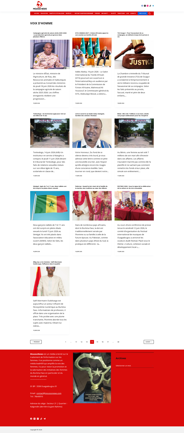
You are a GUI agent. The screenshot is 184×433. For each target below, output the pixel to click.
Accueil (36, 13)
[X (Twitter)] (145, 6)
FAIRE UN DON (142, 13)
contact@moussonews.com (49, 393)
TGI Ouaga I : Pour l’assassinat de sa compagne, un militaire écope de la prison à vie (133, 35)
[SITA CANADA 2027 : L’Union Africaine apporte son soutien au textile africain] (92, 52)
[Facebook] (142, 6)
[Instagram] (147, 6)
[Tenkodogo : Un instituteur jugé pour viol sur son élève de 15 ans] (49, 133)
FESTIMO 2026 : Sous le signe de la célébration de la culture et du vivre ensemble (134, 187)
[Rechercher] (149, 13)
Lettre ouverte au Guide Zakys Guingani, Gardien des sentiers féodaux (89, 115)
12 (81, 342)
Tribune (97, 13)
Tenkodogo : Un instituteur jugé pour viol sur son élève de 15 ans (49, 115)
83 (118, 342)
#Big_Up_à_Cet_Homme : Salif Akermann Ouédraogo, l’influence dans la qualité (47, 263)
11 (76, 342)
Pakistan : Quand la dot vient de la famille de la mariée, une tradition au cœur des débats (91, 187)
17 (108, 342)
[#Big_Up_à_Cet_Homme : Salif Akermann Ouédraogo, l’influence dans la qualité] (49, 281)
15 (97, 342)
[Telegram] (153, 6)
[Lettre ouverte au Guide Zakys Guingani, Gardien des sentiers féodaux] (92, 133)
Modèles (68, 13)
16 (102, 342)
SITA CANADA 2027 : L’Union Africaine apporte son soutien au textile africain (91, 34)
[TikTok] (150, 6)
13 (86, 342)
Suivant (148, 342)
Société (113, 13)
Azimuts (133, 13)
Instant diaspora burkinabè (84, 13)
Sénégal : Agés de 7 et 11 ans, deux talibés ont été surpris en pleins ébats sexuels (50, 187)
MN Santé (104, 13)
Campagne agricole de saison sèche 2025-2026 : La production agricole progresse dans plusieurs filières (50, 35)
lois (127, 13)
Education (44, 13)
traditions (121, 13)
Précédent (37, 342)
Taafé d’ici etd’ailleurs (56, 13)
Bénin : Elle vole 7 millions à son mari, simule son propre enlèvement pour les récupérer (133, 115)
